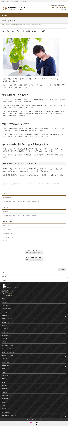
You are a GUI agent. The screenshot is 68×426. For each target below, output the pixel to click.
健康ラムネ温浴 (5, 362)
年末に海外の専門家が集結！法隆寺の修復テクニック (52, 184)
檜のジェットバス (6, 325)
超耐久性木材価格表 (7, 395)
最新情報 (15, 24)
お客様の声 (6, 225)
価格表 (3, 382)
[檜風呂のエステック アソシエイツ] (14, 8)
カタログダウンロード (9, 237)
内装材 (3, 368)
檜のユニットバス (6, 322)
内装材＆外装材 (5, 365)
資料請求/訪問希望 (8, 233)
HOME (3, 24)
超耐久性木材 (5, 375)
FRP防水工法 (5, 328)
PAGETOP (62, 269)
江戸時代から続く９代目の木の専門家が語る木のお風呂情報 (19, 215)
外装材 (3, 372)
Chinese (5, 245)
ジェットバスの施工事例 (8, 348)
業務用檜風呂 (5, 335)
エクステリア (5, 378)
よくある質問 (5, 398)
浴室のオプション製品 (7, 355)
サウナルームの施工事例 (8, 352)
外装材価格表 (5, 392)
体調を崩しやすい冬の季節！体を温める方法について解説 (16, 184)
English (5, 241)
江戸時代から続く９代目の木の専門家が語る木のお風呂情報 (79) (21, 201)
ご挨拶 (3, 405)
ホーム (3, 298)
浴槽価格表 (4, 385)
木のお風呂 (4, 315)
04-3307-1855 (8, 293)
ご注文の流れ (6, 229)
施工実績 (6, 342)
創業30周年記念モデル (7, 319)
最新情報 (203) (7, 197)
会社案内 (4, 402)
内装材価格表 (5, 388)
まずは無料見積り (9, 415)
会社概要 (4, 408)
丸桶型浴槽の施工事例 (7, 345)
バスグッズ (4, 358)
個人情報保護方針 (6, 412)
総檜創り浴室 (5, 332)
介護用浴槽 (4, 338)
